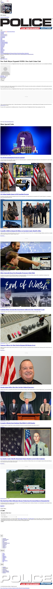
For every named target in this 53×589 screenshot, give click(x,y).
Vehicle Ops (2, 49)
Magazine (8, 53)
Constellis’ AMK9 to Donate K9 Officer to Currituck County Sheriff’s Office (20, 231)
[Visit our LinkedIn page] (3, 510)
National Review (3, 105)
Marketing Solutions (27, 54)
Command (2, 32)
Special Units (2, 44)
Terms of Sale (12, 588)
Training (1, 47)
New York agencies (6, 121)
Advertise (2, 54)
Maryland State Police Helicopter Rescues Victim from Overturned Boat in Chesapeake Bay (24, 500)
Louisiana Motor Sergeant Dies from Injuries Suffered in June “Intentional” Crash (22, 309)
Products (20, 53)
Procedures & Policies (4, 42)
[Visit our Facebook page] (0, 510)
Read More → (2, 162)
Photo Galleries (24, 53)
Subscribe (2, 17)
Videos (12, 0)
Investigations (2, 36)
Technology (2, 45)
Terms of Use (7, 588)
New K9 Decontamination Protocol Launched (12, 157)
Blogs (6, 53)
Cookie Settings (6, 54)
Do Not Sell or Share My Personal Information (21, 588)
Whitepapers (12, 53)
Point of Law (2, 40)
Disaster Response (3, 34)
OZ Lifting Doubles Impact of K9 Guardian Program (14, 194)
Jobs (28, 53)
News (8, 0)
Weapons (1, 51)
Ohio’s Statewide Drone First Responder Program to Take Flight (17, 273)
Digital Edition (6, 17)
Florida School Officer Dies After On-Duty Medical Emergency (17, 387)
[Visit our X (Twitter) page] (1, 510)
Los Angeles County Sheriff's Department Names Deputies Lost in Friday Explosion (22, 458)
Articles (10, 0)
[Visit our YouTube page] (4, 510)
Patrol (1, 38)
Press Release (15, 54)
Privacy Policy (2, 588)
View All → (2, 506)
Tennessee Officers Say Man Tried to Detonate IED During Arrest (17, 345)
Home (1, 58)
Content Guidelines (20, 54)
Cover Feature (4, 0)
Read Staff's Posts (3, 76)
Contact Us (11, 54)
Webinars (15, 0)
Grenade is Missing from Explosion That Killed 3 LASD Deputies (17, 423)
